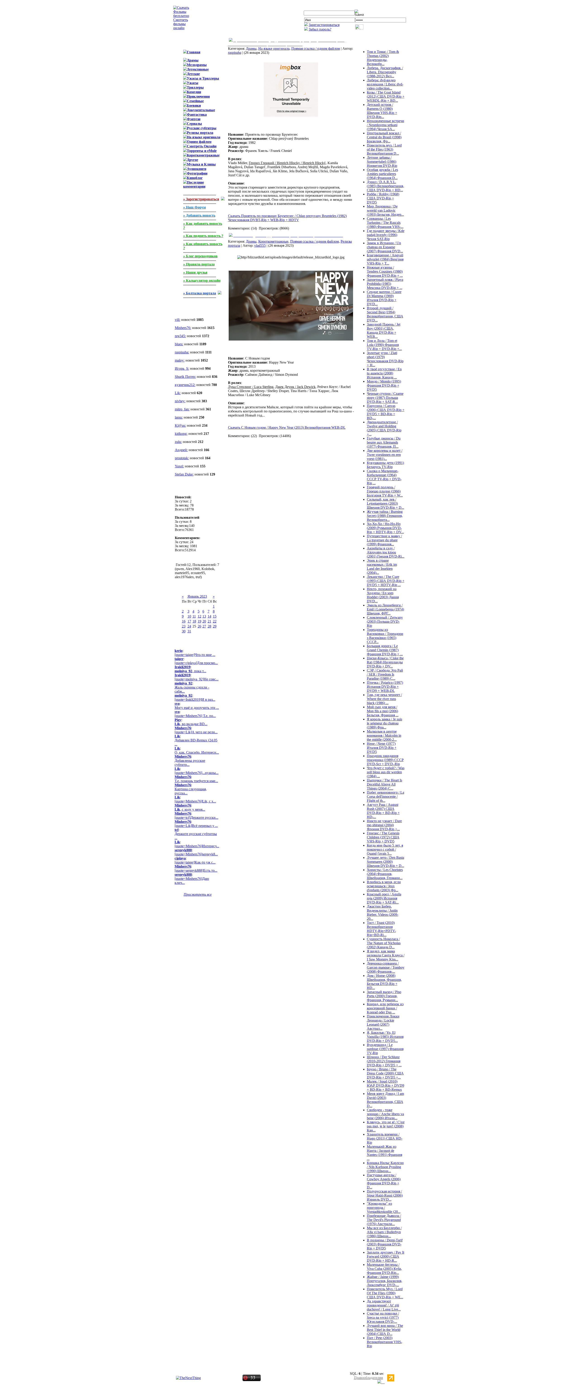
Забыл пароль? (320, 29)
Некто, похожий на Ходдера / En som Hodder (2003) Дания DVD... (383, 595)
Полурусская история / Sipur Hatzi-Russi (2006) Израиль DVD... (385, 1195)
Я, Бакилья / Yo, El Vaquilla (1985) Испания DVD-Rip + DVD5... (385, 1037)
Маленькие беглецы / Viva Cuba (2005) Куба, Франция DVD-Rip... (384, 1269)
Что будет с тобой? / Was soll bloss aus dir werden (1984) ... (385, 772)
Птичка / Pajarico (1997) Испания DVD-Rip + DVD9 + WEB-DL (385, 687)
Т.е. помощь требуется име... (196, 781)
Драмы (251, 48)
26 (199, 626)
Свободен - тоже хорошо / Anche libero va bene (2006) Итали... (385, 1114)
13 (204, 616)
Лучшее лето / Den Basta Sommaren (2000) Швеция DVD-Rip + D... (385, 862)
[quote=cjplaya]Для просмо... (196, 663)
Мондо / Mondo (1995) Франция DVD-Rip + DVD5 (384, 385)
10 (189, 616)
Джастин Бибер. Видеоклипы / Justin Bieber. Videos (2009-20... (382, 912)
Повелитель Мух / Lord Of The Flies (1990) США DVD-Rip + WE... (385, 1293)
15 (214, 616)
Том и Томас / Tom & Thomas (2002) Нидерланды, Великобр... (383, 58)
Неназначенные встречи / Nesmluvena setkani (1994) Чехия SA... (385, 125)
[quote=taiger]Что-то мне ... (195, 655)
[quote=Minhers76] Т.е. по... (195, 716)
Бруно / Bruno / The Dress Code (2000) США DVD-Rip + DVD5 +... (385, 1073)
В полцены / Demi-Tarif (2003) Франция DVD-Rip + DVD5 (385, 1244)
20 (204, 621)
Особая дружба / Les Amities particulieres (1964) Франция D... (382, 174)
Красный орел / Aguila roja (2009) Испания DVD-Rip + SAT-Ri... (384, 898)
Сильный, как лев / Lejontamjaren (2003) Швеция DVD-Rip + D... (385, 503)
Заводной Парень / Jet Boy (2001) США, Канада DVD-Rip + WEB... (383, 330)
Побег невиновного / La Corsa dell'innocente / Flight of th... (385, 796)
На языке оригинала (274, 48)
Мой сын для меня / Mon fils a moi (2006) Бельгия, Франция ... (383, 711)
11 (194, 616)
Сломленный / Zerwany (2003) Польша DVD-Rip (385, 621)
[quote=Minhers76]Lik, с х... (195, 801)
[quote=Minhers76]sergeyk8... (196, 854)
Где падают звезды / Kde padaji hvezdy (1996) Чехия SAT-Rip (385, 235)
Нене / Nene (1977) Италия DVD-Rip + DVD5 (381, 748)
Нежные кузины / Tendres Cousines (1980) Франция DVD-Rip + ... (385, 271)
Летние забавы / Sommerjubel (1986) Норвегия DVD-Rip (382, 162)
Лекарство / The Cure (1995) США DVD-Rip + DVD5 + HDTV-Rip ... (385, 581)
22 (214, 621)
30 (183, 631)
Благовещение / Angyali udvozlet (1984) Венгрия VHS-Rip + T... (385, 259)
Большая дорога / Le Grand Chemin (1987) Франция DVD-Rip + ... (385, 650)
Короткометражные (273, 241)
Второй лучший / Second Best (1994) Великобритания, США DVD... (385, 314)
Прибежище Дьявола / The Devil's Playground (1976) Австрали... (384, 1220)
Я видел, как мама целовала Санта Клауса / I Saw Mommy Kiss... (385, 955)
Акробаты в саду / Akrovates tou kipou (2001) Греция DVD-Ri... (385, 552)
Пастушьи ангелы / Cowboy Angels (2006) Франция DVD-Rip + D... (384, 1181)
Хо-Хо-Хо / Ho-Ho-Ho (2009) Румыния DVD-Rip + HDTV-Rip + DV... (385, 528)
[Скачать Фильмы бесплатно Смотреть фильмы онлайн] (181, 28)
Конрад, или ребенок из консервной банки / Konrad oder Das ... (385, 1008)
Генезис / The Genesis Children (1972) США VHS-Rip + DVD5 (383, 837)
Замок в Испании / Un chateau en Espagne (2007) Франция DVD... (385, 247)
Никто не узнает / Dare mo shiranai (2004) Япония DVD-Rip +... (384, 825)
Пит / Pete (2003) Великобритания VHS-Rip (384, 1342)
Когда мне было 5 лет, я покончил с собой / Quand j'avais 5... (385, 849)
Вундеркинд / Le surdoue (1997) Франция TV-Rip (385, 1049)
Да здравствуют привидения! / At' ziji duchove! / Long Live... (384, 1305)
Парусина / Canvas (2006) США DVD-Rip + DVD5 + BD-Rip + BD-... (385, 412)
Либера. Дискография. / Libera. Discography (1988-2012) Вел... (385, 72)
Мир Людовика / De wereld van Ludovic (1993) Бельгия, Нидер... (385, 210)
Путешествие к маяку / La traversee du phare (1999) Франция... (384, 540)
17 (189, 621)
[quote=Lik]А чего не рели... (196, 732)
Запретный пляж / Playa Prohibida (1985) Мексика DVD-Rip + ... (385, 284)
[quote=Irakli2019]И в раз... (195, 699)
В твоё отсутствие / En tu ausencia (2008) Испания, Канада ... (384, 373)
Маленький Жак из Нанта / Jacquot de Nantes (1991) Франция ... (384, 1153)
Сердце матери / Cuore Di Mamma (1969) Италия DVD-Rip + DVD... (384, 298)
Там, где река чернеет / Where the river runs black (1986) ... (384, 699)
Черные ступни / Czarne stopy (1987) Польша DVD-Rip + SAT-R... (385, 398)
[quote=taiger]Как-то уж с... (195, 862)
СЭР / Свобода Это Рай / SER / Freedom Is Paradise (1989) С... (385, 674)
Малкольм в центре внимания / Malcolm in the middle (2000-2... (384, 735)
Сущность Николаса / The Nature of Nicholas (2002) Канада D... (384, 943)
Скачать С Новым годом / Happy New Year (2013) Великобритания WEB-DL (287, 427)
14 (209, 616)
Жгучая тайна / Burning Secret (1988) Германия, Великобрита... (385, 516)
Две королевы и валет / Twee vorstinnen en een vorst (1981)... (384, 455)
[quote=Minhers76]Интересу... (197, 846)
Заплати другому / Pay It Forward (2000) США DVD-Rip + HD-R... (385, 1256)
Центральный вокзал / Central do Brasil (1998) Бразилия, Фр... (384, 137)
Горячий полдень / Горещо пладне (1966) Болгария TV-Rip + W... (385, 491)
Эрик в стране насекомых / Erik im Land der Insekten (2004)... (382, 567)
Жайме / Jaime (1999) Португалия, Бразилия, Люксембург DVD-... (384, 1281)
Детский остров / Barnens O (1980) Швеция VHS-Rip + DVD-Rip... (382, 111)
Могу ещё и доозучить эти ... (197, 708)
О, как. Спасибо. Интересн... (197, 752)
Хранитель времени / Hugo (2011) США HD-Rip (384, 1138)
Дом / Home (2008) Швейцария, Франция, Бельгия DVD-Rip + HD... (384, 982)
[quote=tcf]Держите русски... (196, 817)
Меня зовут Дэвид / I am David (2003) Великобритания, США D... (385, 1100)
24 (189, 626)
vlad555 (260, 245)
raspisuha (234, 52)
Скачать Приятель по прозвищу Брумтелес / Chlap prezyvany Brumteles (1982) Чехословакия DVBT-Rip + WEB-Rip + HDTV (287, 218)
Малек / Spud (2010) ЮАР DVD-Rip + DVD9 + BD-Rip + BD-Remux (385, 1085)
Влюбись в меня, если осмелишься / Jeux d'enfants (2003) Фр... (384, 886)
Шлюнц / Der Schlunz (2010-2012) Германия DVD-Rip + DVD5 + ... (384, 1061)
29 (214, 626)
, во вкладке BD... (191, 724)
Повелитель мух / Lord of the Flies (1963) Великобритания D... (384, 149)
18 (194, 621)
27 (204, 626)
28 (209, 626)
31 (189, 631)
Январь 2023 (197, 596)
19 (199, 621)
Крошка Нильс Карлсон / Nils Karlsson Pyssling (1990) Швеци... (385, 1167)
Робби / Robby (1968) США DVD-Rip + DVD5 (383, 198)
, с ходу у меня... (190, 809)
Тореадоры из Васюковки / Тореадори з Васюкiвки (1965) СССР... (385, 636)
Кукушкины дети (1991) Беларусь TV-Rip (385, 465)
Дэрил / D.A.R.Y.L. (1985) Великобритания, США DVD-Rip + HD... (385, 186)
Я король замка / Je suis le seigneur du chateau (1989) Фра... (384, 723)
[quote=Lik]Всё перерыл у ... (196, 826)
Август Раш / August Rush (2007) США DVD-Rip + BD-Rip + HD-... (383, 811)
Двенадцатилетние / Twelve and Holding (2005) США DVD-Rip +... (384, 428)
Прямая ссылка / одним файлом (315, 48)
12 (199, 616)
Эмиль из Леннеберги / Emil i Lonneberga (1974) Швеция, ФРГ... (385, 609)
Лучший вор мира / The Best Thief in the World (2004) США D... (385, 1330)
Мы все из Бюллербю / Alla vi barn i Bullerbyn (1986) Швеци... (384, 1232)
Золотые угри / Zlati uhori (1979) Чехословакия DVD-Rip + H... (385, 359)
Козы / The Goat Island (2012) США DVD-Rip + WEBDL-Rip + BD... (385, 96)
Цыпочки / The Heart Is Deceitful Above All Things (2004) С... (384, 784)
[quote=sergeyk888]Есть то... (196, 870)
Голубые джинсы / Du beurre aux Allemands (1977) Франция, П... (384, 442)
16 (183, 621)
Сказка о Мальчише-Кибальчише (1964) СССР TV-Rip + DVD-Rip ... (384, 477)
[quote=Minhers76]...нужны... (196, 773)
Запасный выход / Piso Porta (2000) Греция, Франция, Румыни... (384, 996)
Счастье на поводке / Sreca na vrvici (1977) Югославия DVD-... (383, 1317)
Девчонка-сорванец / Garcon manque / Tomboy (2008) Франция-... (385, 967)
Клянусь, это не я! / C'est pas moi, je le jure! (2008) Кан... (385, 1126)
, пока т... (190, 671)
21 (209, 621)
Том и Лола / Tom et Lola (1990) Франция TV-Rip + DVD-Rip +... (384, 345)
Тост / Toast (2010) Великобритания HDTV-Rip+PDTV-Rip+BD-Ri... (381, 929)
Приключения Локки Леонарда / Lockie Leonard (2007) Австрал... (383, 1022)
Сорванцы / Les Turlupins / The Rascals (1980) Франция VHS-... (385, 223)
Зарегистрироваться (324, 25)
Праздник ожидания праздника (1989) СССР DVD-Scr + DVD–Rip (385, 760)
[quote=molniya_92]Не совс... (196, 679)
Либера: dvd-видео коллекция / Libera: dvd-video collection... (385, 84)
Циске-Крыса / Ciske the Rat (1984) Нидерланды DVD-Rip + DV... (385, 662)
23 (183, 626)
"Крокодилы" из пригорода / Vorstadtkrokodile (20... (384, 1208)
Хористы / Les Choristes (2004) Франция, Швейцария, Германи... (385, 874)
